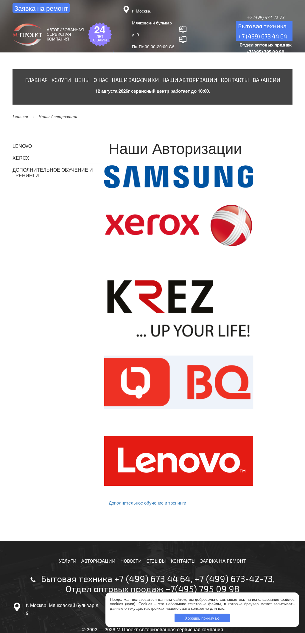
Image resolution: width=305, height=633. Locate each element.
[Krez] (200, 309)
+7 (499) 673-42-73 (233, 578)
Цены (82, 80)
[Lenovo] (200, 461)
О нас (101, 80)
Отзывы (156, 561)
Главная (36, 80)
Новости (131, 561)
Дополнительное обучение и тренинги (53, 172)
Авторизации (98, 561)
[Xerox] (200, 225)
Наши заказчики (135, 80)
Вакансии (266, 80)
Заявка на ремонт (41, 8)
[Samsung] (200, 176)
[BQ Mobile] (200, 382)
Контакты (235, 80)
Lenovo (22, 145)
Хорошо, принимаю (202, 618)
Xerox (21, 157)
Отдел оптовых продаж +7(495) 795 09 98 (152, 588)
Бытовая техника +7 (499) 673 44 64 (115, 578)
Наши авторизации (189, 80)
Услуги (61, 80)
